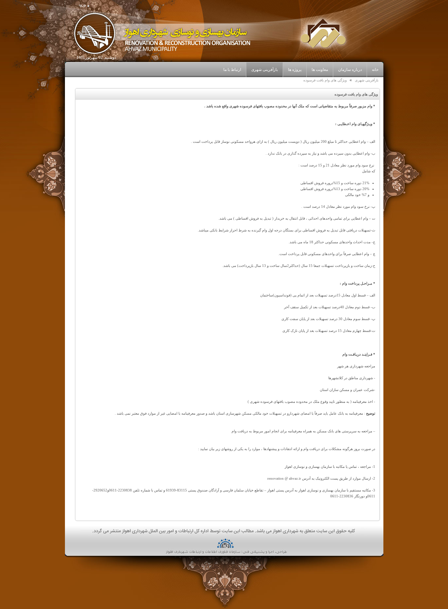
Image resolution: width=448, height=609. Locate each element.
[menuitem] (350, 69)
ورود (82, 4)
